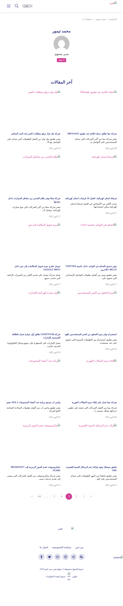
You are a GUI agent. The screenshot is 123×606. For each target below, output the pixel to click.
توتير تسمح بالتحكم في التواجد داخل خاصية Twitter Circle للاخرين (91, 268)
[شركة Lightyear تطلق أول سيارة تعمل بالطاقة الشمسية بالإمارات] (33, 310)
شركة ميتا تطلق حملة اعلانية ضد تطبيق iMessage (92, 133)
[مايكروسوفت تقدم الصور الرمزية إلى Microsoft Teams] (33, 443)
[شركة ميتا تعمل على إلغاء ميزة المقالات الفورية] (90, 378)
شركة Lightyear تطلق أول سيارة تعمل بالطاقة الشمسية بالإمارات (36, 336)
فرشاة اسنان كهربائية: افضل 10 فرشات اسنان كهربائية (91, 198)
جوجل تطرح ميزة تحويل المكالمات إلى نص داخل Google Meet (37, 268)
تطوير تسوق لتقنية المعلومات (61, 576)
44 (39, 496)
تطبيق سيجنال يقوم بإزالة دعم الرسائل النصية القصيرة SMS (91, 469)
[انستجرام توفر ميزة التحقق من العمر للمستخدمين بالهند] (90, 310)
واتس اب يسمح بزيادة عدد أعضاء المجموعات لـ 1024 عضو (33, 402)
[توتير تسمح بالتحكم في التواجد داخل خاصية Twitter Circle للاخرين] (90, 242)
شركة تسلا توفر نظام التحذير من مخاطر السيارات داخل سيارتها (34, 200)
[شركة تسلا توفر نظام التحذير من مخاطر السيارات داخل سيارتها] (33, 174)
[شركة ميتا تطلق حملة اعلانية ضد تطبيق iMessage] (90, 109)
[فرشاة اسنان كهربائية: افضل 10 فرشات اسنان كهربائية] (90, 174)
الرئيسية (113, 19)
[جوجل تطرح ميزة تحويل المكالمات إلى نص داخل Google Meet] (33, 242)
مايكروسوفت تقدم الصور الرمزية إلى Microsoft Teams (35, 469)
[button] (16, 6)
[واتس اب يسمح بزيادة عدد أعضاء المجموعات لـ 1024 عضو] (33, 378)
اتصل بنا (44, 547)
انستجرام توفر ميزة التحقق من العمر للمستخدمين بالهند (91, 334)
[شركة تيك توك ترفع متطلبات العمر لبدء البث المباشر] (33, 109)
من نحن (79, 547)
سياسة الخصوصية (61, 547)
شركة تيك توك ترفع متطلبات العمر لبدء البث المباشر (35, 133)
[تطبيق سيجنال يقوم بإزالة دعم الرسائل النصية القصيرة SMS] (90, 443)
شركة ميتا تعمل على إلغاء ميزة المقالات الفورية (94, 402)
